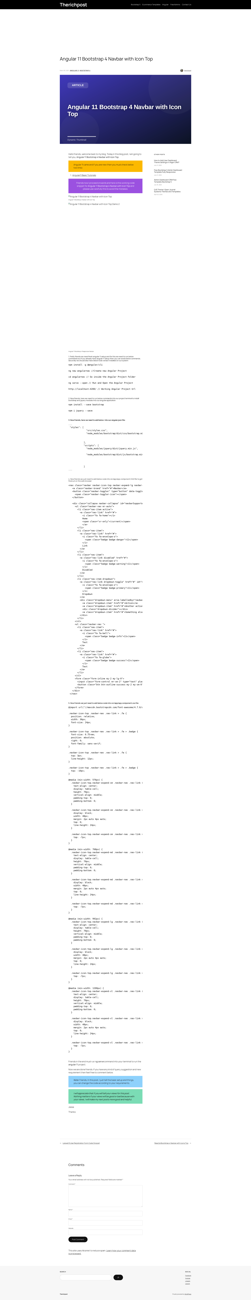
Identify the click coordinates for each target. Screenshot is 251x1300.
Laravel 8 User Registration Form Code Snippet (81, 1143)
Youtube (187, 1278)
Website (70, 1228)
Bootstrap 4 (85, 70)
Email (70, 1219)
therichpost (187, 70)
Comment (71, 1184)
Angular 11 (74, 70)
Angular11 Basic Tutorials (84, 175)
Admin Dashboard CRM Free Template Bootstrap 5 (165, 181)
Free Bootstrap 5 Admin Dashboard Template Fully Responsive (168, 171)
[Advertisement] (125, 25)
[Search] (118, 1277)
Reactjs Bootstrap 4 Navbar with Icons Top (171, 1143)
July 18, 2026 (158, 185)
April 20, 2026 (158, 194)
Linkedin (187, 1281)
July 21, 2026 (158, 165)
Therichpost (73, 4)
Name (70, 1210)
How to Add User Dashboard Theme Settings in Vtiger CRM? (166, 161)
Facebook (188, 1275)
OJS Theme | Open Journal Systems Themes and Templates (167, 191)
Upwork (187, 1284)
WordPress (188, 1294)
